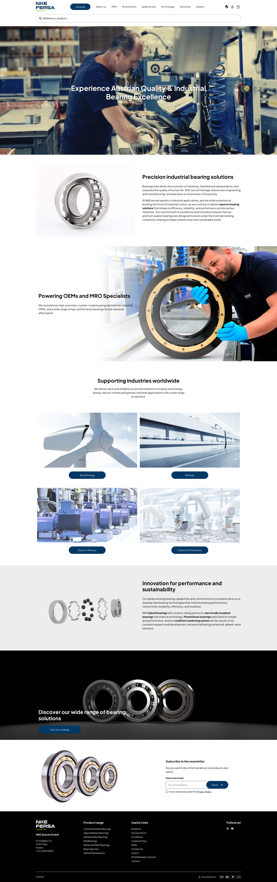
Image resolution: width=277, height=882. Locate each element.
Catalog (80, 6)
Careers (200, 6)
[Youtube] (232, 828)
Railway (189, 475)
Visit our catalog (59, 729)
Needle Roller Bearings (96, 836)
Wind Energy (87, 475)
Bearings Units (91, 848)
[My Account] (232, 7)
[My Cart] (238, 7)
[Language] (227, 7)
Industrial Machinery (190, 550)
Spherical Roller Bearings (97, 844)
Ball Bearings (90, 840)
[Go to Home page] (45, 6)
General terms (139, 832)
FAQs (134, 844)
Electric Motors (87, 550)
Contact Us (137, 848)
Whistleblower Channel (143, 856)
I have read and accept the (190, 791)
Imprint (135, 852)
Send (215, 784)
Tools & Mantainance (94, 852)
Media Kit (136, 828)
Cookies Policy (139, 840)
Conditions (137, 836)
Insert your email (175, 777)
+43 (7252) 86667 (45, 850)
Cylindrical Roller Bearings (97, 828)
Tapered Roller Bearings (96, 832)
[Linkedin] (228, 828)
